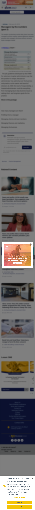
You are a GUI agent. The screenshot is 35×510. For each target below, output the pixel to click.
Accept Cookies (19, 507)
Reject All (19, 502)
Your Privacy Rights (19, 497)
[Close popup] (31, 244)
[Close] (32, 478)
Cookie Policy (14, 494)
